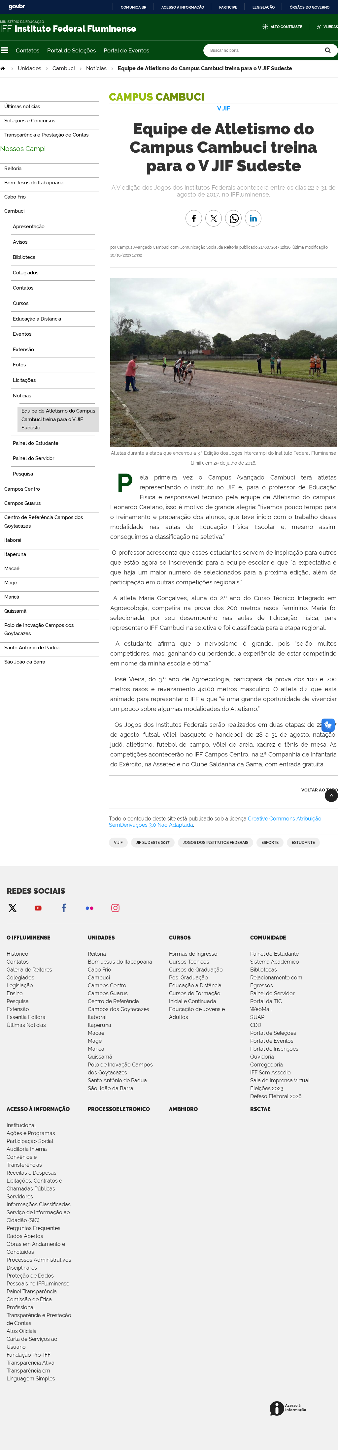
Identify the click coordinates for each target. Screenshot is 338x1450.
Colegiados (20, 977)
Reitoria (97, 954)
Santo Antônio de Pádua (117, 1080)
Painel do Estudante (274, 954)
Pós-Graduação (188, 977)
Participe (228, 7)
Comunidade (268, 938)
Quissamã (100, 1057)
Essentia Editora (26, 1017)
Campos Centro (107, 985)
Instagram (115, 907)
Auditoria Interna (27, 1149)
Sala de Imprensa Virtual (280, 1080)
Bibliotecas (263, 970)
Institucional (21, 1125)
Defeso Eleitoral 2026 (276, 1096)
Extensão (18, 1009)
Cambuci (63, 68)
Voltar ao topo (319, 789)
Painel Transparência (32, 1291)
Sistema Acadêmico (274, 962)
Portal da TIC (266, 1001)
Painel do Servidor (272, 993)
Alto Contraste (286, 27)
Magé (95, 1041)
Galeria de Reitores (29, 970)
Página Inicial (3, 68)
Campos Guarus (108, 993)
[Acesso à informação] (289, 1409)
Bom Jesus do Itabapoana (120, 962)
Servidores (20, 1196)
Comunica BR (133, 7)
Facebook (63, 907)
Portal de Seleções (71, 50)
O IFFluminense (29, 938)
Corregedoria (266, 1065)
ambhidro (183, 1109)
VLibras (330, 27)
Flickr (89, 907)
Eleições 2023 (267, 1088)
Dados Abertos (25, 1236)
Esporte (270, 842)
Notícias (96, 68)
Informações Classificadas (39, 1204)
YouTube (38, 907)
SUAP (257, 1017)
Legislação (264, 7)
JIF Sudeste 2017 (153, 842)
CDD (255, 1025)
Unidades (29, 68)
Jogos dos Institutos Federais (215, 842)
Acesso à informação (182, 7)
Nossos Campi (23, 148)
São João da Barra (110, 1088)
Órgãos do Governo (309, 7)
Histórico (17, 954)
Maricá (96, 1049)
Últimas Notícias (26, 1025)
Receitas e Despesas (31, 1173)
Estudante (303, 842)
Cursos (180, 938)
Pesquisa (18, 1001)
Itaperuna (99, 1025)
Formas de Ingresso (193, 954)
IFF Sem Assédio (270, 1072)
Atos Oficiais (21, 1331)
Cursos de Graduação (196, 970)
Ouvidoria (262, 1057)
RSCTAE (260, 1109)
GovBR (17, 7)
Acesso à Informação (38, 1109)
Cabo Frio (99, 970)
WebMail (261, 1009)
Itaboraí (97, 1017)
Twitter (12, 907)
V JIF (118, 842)
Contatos (27, 50)
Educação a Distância (195, 985)
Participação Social (30, 1141)
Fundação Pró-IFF (29, 1355)
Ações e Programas (31, 1133)
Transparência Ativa (30, 1363)
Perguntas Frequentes (33, 1228)
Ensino (15, 993)
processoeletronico (119, 1109)
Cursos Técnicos (189, 962)
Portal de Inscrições (274, 1049)
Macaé (96, 1033)
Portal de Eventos (126, 50)
